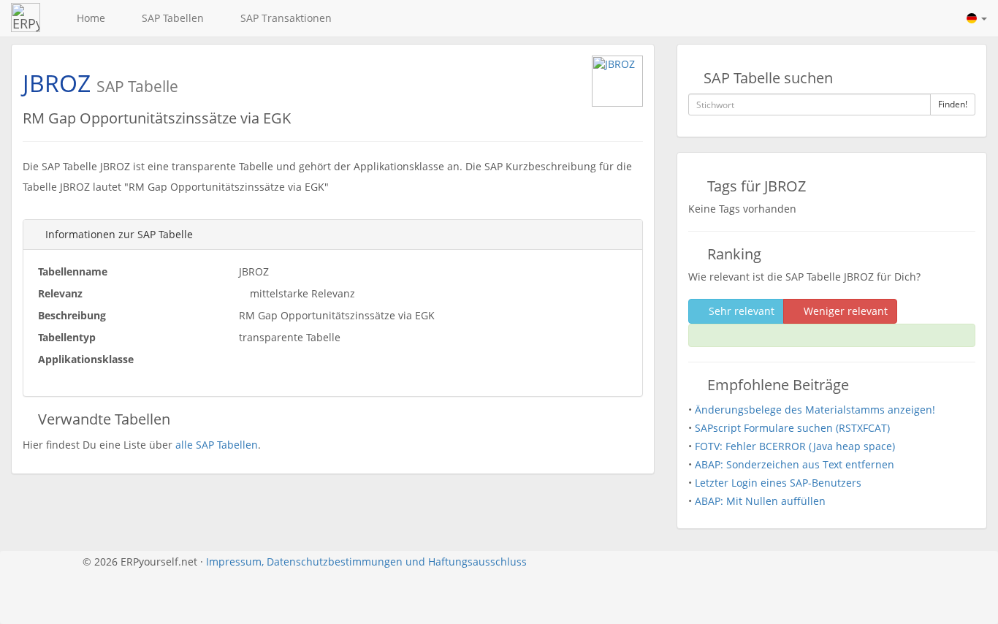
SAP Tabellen (170, 18)
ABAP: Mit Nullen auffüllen (760, 501)
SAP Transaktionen (283, 18)
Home (88, 18)
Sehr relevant (740, 311)
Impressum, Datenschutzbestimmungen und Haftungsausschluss (366, 561)
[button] (977, 18)
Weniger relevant (844, 311)
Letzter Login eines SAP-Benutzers (778, 483)
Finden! (952, 104)
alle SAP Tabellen (216, 445)
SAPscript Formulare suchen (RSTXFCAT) (792, 428)
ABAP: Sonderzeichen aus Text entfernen (794, 464)
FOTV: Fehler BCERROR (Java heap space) (795, 446)
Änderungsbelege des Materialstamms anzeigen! (815, 409)
